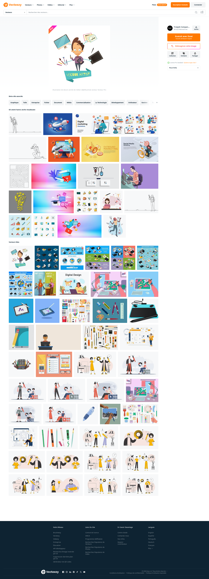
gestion (144, 102)
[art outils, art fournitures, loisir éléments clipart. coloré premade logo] (21, 364)
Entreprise (57, 542)
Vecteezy (56, 536)
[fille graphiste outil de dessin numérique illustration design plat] (111, 201)
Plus (71, 5)
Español (151, 536)
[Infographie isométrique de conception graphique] (21, 284)
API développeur (59, 548)
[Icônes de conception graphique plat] (44, 226)
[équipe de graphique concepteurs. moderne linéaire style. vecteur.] (27, 485)
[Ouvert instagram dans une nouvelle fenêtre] (67, 572)
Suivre (196, 29)
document (58, 102)
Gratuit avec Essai (184, 37)
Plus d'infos (173, 68)
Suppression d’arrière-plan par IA (63, 558)
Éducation (57, 545)
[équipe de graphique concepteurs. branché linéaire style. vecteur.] (102, 461)
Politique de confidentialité (135, 573)
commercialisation (83, 102)
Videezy (56, 539)
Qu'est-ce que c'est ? (190, 63)
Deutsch (151, 542)
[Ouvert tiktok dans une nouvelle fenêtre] (77, 572)
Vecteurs (28, 5)
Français (151, 545)
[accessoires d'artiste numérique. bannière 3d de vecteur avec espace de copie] (53, 176)
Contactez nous (123, 536)
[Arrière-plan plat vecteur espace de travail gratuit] (54, 364)
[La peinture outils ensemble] (140, 414)
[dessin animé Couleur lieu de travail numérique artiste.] (142, 390)
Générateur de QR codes (62, 562)
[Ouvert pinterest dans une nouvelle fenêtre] (74, 572)
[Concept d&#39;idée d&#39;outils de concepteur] (20, 201)
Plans (154, 5)
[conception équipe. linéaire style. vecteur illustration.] (65, 461)
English (151, 533)
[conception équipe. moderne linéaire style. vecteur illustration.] (140, 461)
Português (152, 539)
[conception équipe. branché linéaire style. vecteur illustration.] (95, 364)
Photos (39, 5)
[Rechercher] (196, 12)
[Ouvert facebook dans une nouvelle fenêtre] (63, 572)
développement (117, 102)
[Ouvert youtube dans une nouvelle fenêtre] (84, 572)
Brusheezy (57, 533)
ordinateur (132, 102)
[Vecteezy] (13, 5)
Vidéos (50, 5)
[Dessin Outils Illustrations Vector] (110, 311)
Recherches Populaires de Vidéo (94, 553)
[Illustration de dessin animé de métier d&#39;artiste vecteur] (21, 258)
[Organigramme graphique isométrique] (147, 258)
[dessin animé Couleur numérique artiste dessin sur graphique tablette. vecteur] (108, 284)
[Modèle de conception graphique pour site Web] (72, 258)
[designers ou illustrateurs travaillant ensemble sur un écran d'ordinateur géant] (64, 149)
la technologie (101, 102)
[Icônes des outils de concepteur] (20, 226)
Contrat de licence (92, 533)
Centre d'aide (122, 533)
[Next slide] (155, 102)
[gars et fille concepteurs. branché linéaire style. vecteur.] (102, 485)
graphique (14, 102)
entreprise (35, 102)
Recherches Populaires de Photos (94, 548)
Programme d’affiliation (93, 539)
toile (25, 102)
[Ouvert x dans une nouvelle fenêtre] (81, 572)
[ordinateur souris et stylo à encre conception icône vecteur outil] (98, 176)
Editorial (61, 5)
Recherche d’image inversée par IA (63, 553)
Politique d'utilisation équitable (156, 573)
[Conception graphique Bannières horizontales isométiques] (97, 258)
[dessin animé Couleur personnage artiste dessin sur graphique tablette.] (143, 284)
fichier (46, 102)
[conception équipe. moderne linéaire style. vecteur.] (139, 437)
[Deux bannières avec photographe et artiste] (45, 284)
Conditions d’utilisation (117, 573)
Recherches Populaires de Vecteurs (94, 543)
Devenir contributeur (122, 543)
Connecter (198, 5)
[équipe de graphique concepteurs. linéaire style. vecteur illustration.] (140, 485)
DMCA (87, 536)
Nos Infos (121, 539)
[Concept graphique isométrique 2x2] (123, 258)
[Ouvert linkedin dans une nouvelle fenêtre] (70, 572)
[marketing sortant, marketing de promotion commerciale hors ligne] (100, 149)
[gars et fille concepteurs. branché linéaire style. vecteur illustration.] (65, 485)
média (69, 102)
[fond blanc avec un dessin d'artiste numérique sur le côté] (58, 337)
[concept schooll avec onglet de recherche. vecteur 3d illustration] (53, 201)
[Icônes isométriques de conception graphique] (47, 258)
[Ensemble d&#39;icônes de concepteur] (86, 201)
